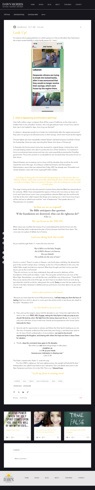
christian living (19, 14)
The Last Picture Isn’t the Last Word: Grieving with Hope (46, 431)
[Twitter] (4, 257)
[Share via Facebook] (14, 392)
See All (89, 408)
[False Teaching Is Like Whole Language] (77, 419)
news (43, 14)
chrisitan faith (33, 14)
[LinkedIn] (4, 252)
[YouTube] (4, 243)
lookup (60, 381)
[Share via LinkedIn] (23, 392)
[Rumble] (4, 233)
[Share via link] (28, 392)
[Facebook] (4, 262)
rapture (31, 381)
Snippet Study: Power (13, 430)
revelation (17, 381)
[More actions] (81, 27)
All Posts (7, 14)
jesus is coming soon (43, 381)
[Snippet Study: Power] (17, 419)
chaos (53, 381)
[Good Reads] (4, 248)
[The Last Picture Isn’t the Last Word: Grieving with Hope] (47, 419)
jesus (24, 381)
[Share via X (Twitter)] (18, 392)
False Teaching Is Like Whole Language (75, 431)
